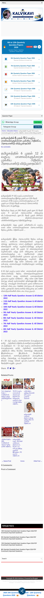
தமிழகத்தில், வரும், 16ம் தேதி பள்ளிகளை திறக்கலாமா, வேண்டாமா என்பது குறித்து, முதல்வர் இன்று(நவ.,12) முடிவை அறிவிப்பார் (17, 447)
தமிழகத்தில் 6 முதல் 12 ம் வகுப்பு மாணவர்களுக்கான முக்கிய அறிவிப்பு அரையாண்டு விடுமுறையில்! (21, 140)
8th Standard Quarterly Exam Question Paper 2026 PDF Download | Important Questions (18, 550)
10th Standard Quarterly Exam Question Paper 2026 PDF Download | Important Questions (19, 532)
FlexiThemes (13, 581)
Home (4, 131)
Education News (12, 131)
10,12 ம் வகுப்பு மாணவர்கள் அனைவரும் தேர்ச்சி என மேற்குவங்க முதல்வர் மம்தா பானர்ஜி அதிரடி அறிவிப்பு (17, 397)
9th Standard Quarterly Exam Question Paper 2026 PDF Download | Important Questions (18, 538)
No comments (5, 147)
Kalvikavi (21, 578)
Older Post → (38, 461)
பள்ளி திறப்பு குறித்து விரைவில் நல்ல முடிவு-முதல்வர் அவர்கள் (29, 394)
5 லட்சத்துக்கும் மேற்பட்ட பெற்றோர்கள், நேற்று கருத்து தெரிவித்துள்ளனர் (6, 395)
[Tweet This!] (10, 368)
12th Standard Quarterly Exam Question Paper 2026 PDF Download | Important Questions (19, 544)
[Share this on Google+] (14, 368)
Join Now (38, 122)
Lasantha (32, 581)
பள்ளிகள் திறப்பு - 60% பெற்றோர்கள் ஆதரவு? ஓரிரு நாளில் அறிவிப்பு (6, 442)
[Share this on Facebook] (8, 368)
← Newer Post (6, 461)
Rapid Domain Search (28, 582)
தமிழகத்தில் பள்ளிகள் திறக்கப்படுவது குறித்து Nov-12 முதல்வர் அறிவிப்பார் (29, 418)
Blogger (35, 578)
